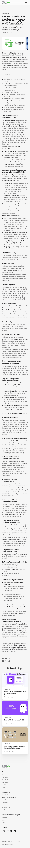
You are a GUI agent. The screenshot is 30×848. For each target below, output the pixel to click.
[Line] (15, 831)
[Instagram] (3, 831)
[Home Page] (6, 2)
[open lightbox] (13, 43)
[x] (6, 661)
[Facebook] (3, 661)
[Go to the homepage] (6, 766)
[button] (26, 2)
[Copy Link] (9, 661)
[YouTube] (11, 831)
